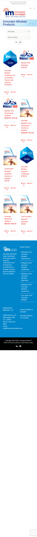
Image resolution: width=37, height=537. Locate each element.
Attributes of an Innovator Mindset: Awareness (26, 288)
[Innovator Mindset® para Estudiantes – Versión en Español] (27, 107)
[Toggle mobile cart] (30, 8)
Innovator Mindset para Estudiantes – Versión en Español (26, 125)
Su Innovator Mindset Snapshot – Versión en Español (9, 173)
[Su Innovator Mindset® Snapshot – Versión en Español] (10, 156)
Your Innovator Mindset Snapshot (26, 219)
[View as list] (20, 42)
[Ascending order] (29, 32)
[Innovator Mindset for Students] (10, 203)
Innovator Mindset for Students (8, 219)
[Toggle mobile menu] (34, 8)
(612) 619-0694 (22, 2)
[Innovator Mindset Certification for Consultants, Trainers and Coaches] (10, 58)
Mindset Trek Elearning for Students (9, 113)
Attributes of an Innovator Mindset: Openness (26, 277)
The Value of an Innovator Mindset (26, 298)
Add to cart (7, 92)
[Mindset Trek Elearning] (27, 55)
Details (14, 92)
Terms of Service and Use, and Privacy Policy (18, 342)
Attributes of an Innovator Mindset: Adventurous (26, 255)
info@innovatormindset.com (18, 3)
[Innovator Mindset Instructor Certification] (27, 155)
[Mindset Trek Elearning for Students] (10, 103)
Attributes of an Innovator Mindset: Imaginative (26, 266)
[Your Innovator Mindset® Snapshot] (27, 203)
